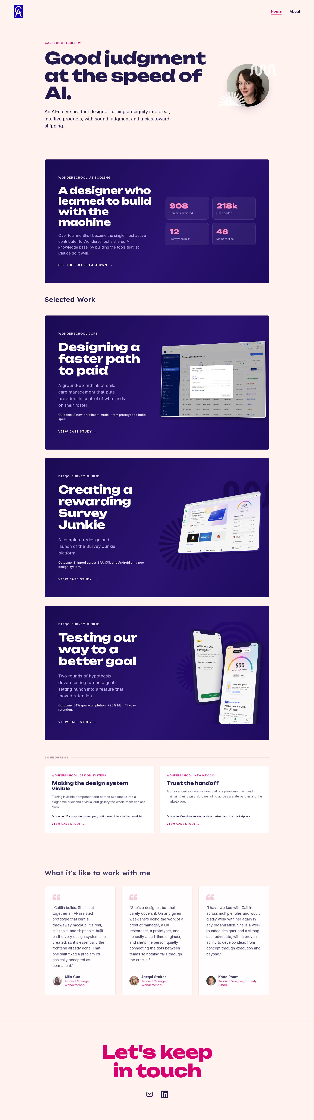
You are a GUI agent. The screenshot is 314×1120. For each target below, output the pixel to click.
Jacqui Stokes (153, 977)
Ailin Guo (72, 977)
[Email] (149, 1095)
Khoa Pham (228, 977)
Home (276, 11)
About (295, 11)
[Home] (18, 12)
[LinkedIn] (164, 1095)
